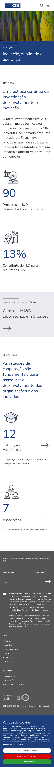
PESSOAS (6, 653)
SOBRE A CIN (8, 641)
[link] (7, 332)
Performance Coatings (13, 684)
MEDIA (5, 657)
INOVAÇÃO (7, 645)
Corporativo (9, 676)
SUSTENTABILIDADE (11, 649)
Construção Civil (11, 680)
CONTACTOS (8, 661)
